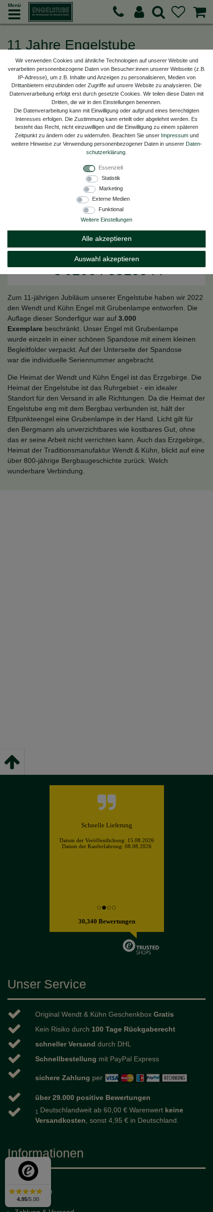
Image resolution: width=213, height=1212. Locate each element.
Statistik (111, 178)
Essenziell (111, 168)
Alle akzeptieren (107, 238)
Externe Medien (111, 199)
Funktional (111, 209)
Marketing (111, 188)
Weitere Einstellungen (106, 220)
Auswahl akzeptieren (106, 259)
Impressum (174, 135)
